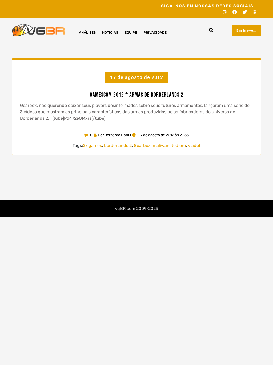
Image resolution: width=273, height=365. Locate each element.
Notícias (110, 32)
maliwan (161, 145)
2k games (92, 145)
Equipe (131, 32)
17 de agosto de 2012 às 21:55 (163, 135)
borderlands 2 (118, 145)
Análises (87, 32)
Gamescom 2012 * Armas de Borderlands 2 (136, 95)
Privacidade (155, 32)
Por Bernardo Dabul (114, 135)
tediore (179, 145)
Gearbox (142, 145)
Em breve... (246, 30)
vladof (194, 145)
